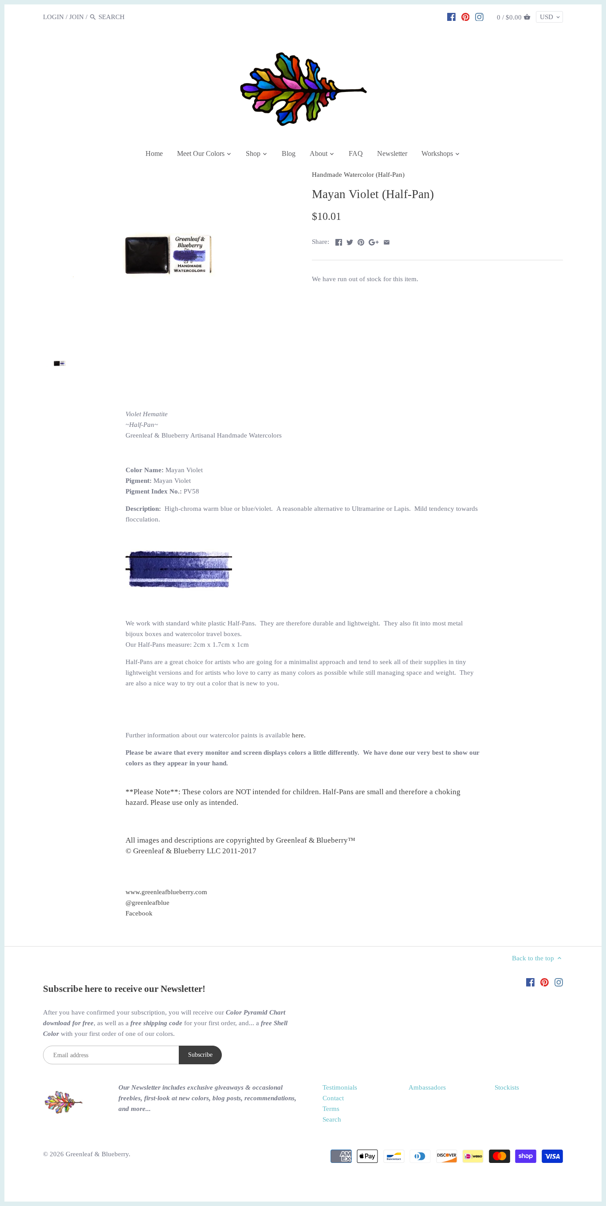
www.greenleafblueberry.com (166, 892)
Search (332, 1119)
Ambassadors (427, 1087)
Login (53, 16)
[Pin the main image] (361, 240)
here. (299, 735)
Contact (333, 1098)
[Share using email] (386, 240)
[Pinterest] (465, 16)
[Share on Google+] (374, 240)
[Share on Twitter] (349, 240)
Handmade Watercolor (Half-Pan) (358, 174)
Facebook (139, 913)
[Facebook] (451, 16)
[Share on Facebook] (338, 240)
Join (76, 16)
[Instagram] (479, 16)
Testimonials (340, 1087)
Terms (331, 1108)
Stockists (507, 1087)
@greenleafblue (147, 902)
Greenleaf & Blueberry (97, 1154)
